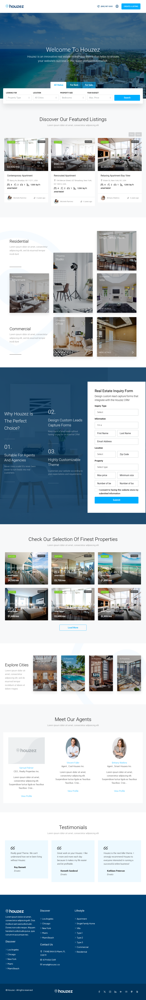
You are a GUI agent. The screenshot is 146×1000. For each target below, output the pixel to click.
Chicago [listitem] (12, 954)
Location (37, 93)
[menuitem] (105, 6)
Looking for (11, 93)
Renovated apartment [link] (18, 175)
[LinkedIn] (116, 991)
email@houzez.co (51, 964)
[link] (26, 154)
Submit (116, 500)
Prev (131, 134)
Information (100, 419)
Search (127, 97)
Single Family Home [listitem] (86, 923)
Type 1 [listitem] (80, 933)
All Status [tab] (58, 85)
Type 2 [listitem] (80, 937)
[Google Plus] (121, 991)
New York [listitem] (12, 959)
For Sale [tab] (89, 85)
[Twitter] (105, 991)
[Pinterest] (132, 991)
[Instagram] (110, 991)
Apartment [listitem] (82, 918)
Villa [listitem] (78, 928)
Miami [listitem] (10, 963)
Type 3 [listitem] (80, 942)
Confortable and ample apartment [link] (25, 603)
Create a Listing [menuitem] (131, 6)
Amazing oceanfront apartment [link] (117, 567)
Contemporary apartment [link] (67, 603)
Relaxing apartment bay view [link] (69, 175)
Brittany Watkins (119, 762)
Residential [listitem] (82, 951)
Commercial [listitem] (82, 947)
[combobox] (19, 98)
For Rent (88, 141)
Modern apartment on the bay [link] (23, 567)
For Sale (41, 141)
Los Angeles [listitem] (13, 949)
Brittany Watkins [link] (66, 198)
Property (99, 461)
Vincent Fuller (73, 762)
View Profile (26, 796)
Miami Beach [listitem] (13, 968)
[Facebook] (99, 991)
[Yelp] (137, 991)
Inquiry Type (100, 406)
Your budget (93, 93)
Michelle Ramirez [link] (19, 202)
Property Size (66, 93)
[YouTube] (126, 991)
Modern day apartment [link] (66, 567)
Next (138, 134)
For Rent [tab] (74, 85)
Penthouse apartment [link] (111, 175)
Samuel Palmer (26, 768)
